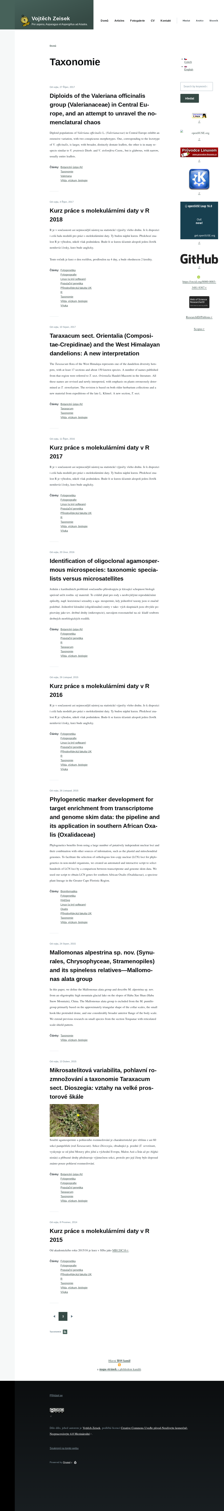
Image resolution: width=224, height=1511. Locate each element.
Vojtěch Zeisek (51, 18)
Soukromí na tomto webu (64, 1448)
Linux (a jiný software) (73, 279)
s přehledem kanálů (120, 1369)
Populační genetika (72, 283)
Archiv (200, 20)
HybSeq (65, 900)
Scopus (198, 329)
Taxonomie (67, 171)
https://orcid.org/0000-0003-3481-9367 (199, 284)
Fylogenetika (68, 270)
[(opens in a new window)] (199, 118)
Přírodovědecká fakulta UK (76, 288)
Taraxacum (67, 408)
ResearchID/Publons (198, 317)
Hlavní (119, 1361)
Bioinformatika (69, 891)
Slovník (213, 20)
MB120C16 (119, 1250)
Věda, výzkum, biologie (74, 180)
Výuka (64, 305)
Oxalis (64, 909)
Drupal (66, 1462)
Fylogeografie (69, 274)
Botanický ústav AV (72, 167)
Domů (53, 45)
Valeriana (66, 176)
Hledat (186, 20)
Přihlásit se (56, 1395)
